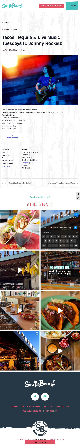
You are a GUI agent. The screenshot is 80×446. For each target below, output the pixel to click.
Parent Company (50, 411)
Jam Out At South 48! (32, 411)
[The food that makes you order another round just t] (60, 310)
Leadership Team (61, 406)
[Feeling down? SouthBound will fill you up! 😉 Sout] (19, 270)
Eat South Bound (12, 6)
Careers (36, 406)
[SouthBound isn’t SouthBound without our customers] (19, 310)
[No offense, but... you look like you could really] (60, 270)
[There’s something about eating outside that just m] (19, 351)
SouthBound (6, 166)
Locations (15, 406)
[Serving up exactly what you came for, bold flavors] (60, 351)
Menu (73, 5)
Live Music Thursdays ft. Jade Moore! (62, 183)
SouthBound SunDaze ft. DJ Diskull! (17, 183)
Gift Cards (26, 406)
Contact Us (47, 406)
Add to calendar (12, 137)
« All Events (6, 22)
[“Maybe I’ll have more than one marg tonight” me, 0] (60, 229)
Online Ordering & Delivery (51, 6)
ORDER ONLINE (40, 442)
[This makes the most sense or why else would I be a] (19, 229)
